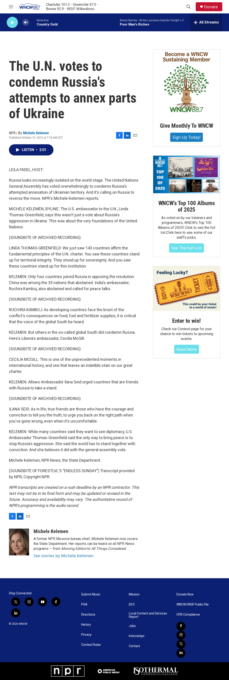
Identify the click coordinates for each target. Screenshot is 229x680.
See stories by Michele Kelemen (63, 555)
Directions (88, 614)
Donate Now (185, 594)
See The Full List (186, 248)
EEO (132, 604)
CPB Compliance (188, 614)
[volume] (26, 22)
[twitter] (180, 644)
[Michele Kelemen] (19, 542)
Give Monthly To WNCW (186, 125)
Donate (211, 6)
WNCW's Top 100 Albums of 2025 (186, 206)
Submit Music (90, 594)
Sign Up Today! (186, 137)
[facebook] (180, 626)
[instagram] (180, 635)
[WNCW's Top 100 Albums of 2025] (186, 174)
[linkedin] (180, 653)
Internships (136, 636)
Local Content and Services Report (148, 615)
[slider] (33, 22)
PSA (84, 604)
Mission (134, 594)
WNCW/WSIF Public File (192, 604)
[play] (12, 22)
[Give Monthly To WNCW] (186, 83)
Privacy (86, 634)
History (86, 624)
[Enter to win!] (186, 288)
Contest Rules (91, 644)
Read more (186, 349)
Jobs (132, 626)
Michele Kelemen (36, 133)
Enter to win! (186, 320)
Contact (134, 646)
